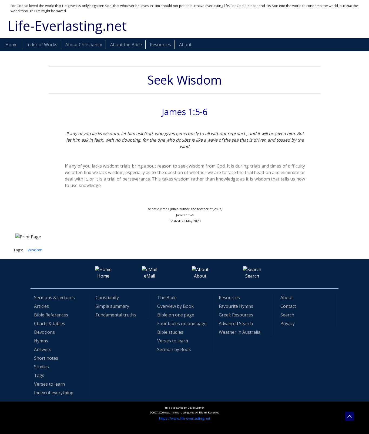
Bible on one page (175, 315)
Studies (41, 367)
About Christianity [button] (83, 45)
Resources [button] (160, 45)
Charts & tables (49, 323)
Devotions (44, 332)
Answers (42, 349)
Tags (39, 375)
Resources (229, 298)
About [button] (185, 45)
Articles (41, 306)
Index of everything (53, 393)
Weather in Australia (239, 332)
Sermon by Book (174, 349)
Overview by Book (175, 306)
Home (11, 45)
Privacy (287, 323)
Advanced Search (236, 323)
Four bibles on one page (182, 323)
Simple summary (112, 306)
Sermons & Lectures (54, 298)
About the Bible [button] (126, 45)
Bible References (51, 315)
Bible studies (170, 332)
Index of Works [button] (41, 45)
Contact (288, 306)
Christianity (107, 298)
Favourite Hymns (236, 306)
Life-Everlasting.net (67, 25)
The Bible (167, 298)
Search (287, 315)
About (286, 298)
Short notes (46, 358)
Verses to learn (49, 384)
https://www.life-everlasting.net (184, 418)
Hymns (41, 341)
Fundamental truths (116, 315)
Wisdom (35, 249)
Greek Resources (236, 315)
